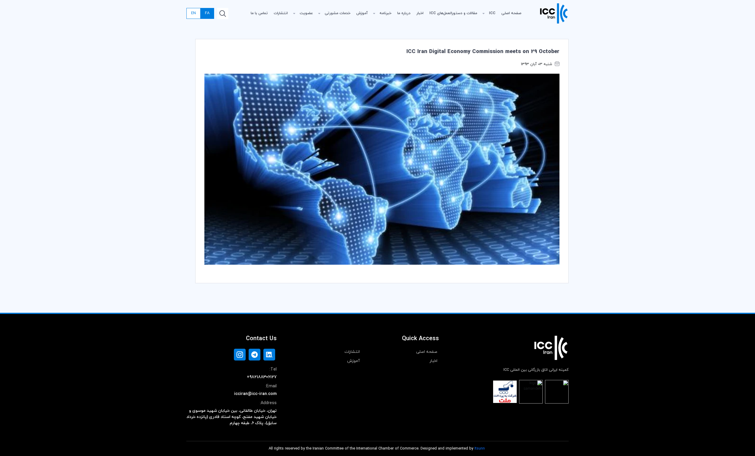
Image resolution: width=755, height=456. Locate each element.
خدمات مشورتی (337, 13)
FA (207, 13)
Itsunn (480, 448)
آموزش (362, 13)
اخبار (420, 13)
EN (193, 13)
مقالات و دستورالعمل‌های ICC (453, 13)
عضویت (306, 13)
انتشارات (281, 13)
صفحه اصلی (511, 13)
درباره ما (404, 13)
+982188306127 (262, 377)
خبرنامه (385, 13)
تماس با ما (259, 13)
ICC (492, 13)
